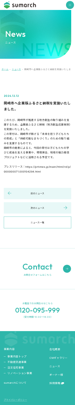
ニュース (16, 69)
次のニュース (37, 208)
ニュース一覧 (37, 222)
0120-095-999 (37, 310)
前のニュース (37, 193)
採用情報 (54, 383)
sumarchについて (15, 382)
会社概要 (54, 349)
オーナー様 (56, 374)
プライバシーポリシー (15, 400)
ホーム (5, 69)
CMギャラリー (58, 357)
